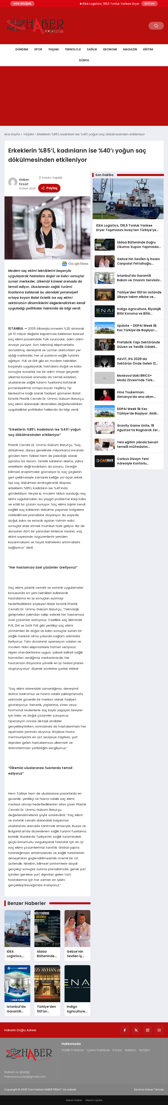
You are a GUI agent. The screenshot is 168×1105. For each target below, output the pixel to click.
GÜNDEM (21, 49)
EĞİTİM (148, 49)
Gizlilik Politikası (72, 1050)
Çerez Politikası (98, 1050)
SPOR (38, 49)
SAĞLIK (92, 49)
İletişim (144, 1050)
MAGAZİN (130, 49)
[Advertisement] (84, 97)
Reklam (130, 1050)
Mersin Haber (74, 1100)
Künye (117, 1050)
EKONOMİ (110, 49)
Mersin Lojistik (94, 1100)
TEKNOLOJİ (73, 49)
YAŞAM (53, 49)
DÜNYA (84, 60)
